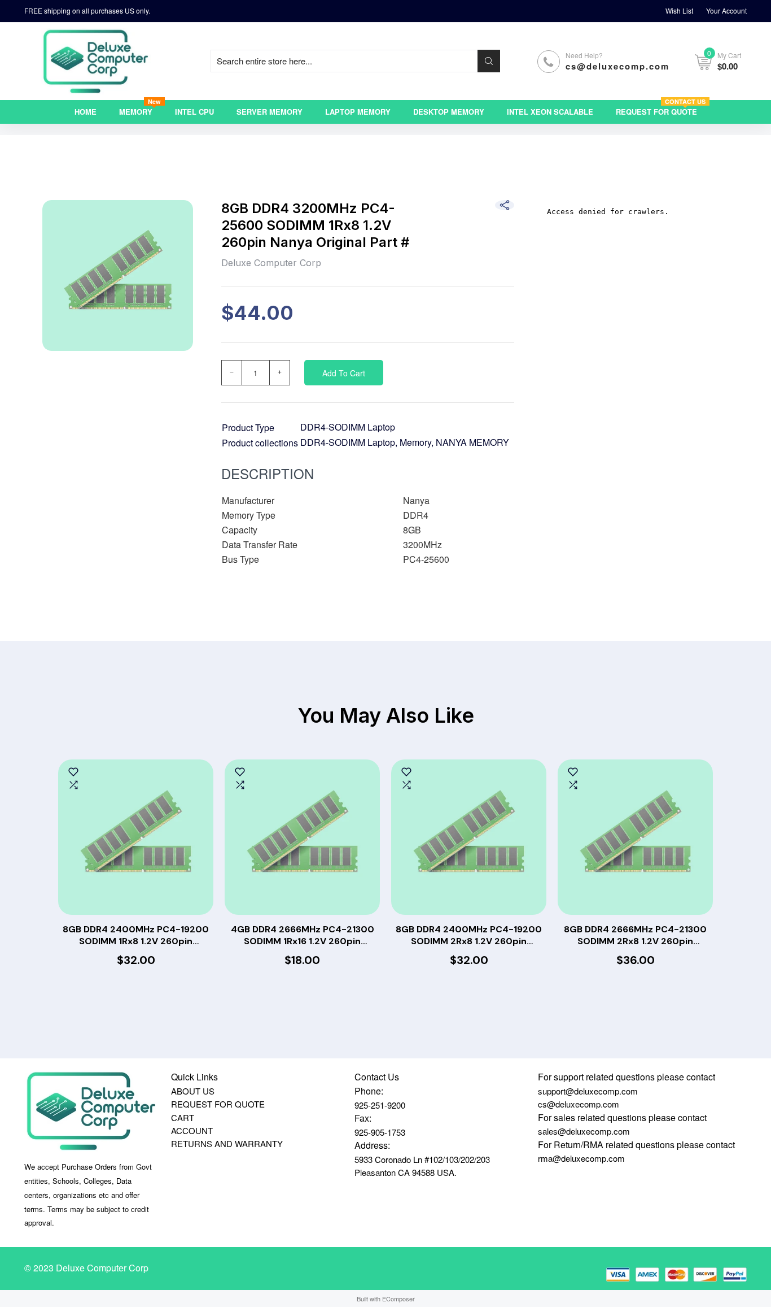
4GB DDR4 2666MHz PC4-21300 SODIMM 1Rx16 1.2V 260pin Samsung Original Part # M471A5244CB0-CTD (302, 936)
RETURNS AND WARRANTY (227, 1143)
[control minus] (231, 372)
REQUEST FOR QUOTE (218, 1104)
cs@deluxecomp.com (617, 66)
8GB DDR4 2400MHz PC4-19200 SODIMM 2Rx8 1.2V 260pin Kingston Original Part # (469, 936)
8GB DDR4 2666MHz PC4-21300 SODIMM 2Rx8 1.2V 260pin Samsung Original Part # (635, 936)
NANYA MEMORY (472, 442)
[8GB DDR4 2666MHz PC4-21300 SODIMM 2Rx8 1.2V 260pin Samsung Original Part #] (635, 837)
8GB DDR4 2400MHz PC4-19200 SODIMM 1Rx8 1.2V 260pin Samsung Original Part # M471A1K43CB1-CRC (136, 936)
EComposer (398, 1298)
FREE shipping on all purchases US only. (87, 10)
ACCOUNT (192, 1130)
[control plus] (280, 372)
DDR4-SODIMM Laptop (347, 426)
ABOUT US (192, 1091)
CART (182, 1117)
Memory (415, 442)
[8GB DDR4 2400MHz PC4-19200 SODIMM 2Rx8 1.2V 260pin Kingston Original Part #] (468, 837)
